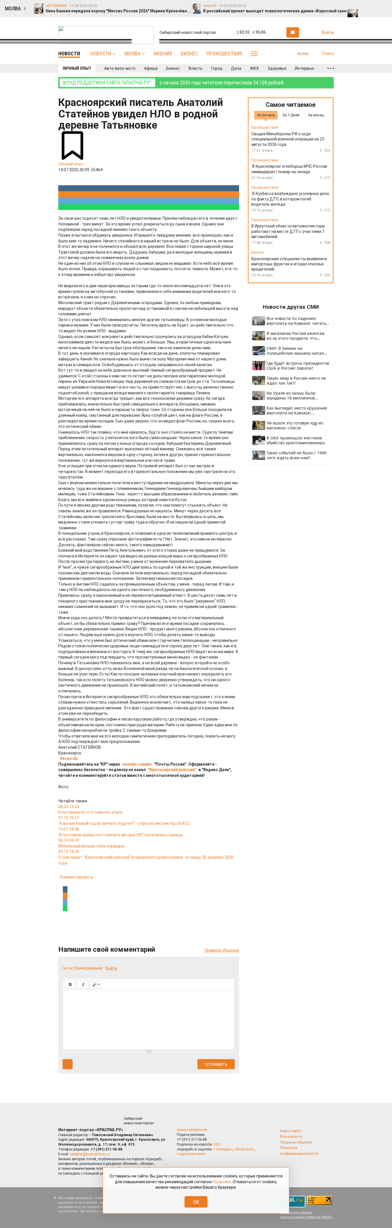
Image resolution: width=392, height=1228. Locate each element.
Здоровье (276, 68)
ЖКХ (254, 68)
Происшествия (224, 54)
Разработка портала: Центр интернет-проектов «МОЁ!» (306, 1214)
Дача (236, 68)
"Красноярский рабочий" (172, 769)
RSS (217, 1144)
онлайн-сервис (137, 764)
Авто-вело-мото (119, 68)
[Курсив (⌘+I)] (83, 984)
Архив (302, 53)
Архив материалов (192, 1130)
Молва (132, 54)
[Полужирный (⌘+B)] (70, 984)
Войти (111, 968)
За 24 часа (266, 115)
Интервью (304, 68)
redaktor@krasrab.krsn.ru (90, 1154)
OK (196, 1202)
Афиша (151, 68)
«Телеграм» (223, 1149)
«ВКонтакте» (244, 1149)
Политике (222, 1181)
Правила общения (222, 950)
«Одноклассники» (191, 1154)
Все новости (291, 1136)
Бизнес (189, 54)
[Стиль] (96, 984)
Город (216, 68)
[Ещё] (330, 68)
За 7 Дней (290, 115)
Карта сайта (290, 1131)
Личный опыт (77, 68)
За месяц (316, 115)
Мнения (163, 54)
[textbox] (148, 1019)
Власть (196, 68)
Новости (100, 54)
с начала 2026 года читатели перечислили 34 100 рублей (173, 83)
